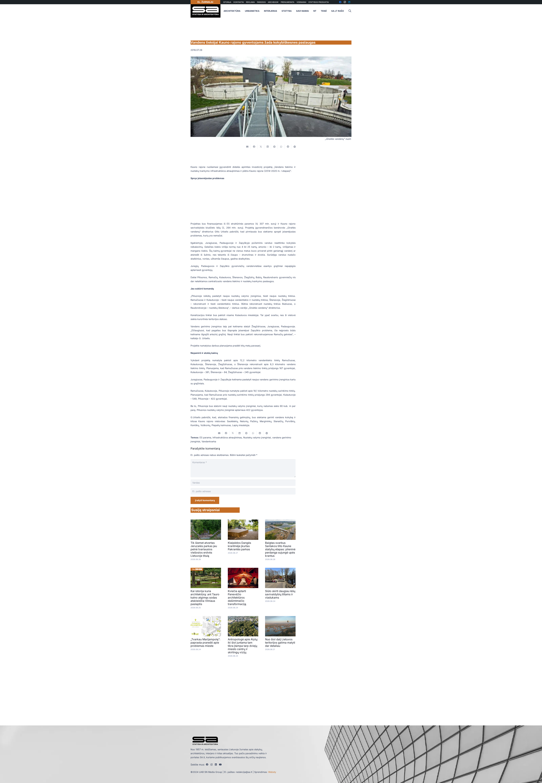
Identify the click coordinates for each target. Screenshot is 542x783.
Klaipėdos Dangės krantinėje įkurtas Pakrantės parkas (239, 546)
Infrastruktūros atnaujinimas (227, 437)
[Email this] (247, 146)
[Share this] (254, 146)
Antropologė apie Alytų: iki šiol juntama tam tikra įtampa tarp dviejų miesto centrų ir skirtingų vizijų (243, 646)
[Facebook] (207, 764)
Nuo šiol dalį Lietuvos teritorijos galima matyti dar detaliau (280, 643)
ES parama (205, 437)
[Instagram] (211, 764)
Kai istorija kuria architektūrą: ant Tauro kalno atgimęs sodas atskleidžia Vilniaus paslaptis (205, 597)
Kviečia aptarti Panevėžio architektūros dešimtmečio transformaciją (237, 597)
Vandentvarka (209, 441)
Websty (272, 772)
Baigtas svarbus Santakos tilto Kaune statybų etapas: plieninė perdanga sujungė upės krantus (280, 549)
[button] (350, 11)
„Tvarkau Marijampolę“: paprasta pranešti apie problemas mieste (205, 643)
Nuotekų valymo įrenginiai (257, 437)
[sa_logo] (205, 11)
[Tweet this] (260, 146)
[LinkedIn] (216, 764)
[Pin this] (274, 146)
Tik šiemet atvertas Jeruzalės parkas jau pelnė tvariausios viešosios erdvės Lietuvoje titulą (204, 549)
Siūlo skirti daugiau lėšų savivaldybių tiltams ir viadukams (280, 594)
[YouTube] (220, 764)
